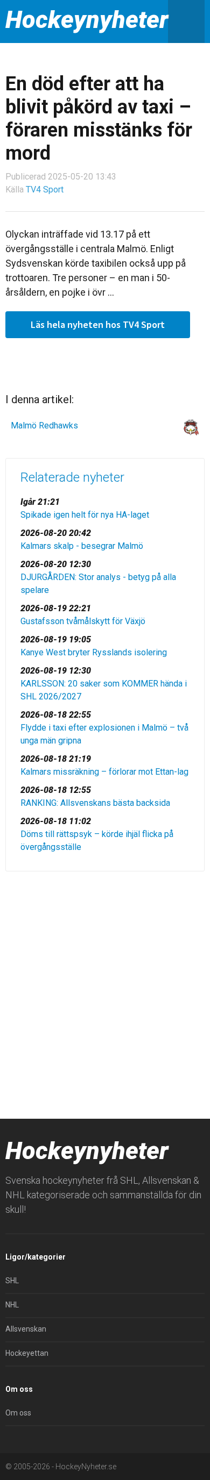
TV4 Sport (45, 189)
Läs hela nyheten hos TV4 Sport (98, 324)
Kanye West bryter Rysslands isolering (93, 652)
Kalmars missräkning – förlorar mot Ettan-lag (104, 772)
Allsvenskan (25, 1329)
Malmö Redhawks (44, 425)
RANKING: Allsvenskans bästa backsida (95, 803)
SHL (12, 1280)
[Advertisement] (105, 992)
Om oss (18, 1412)
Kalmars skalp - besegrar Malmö (81, 546)
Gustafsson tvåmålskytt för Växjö (82, 621)
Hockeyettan (26, 1353)
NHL (12, 1304)
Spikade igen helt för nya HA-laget (84, 515)
